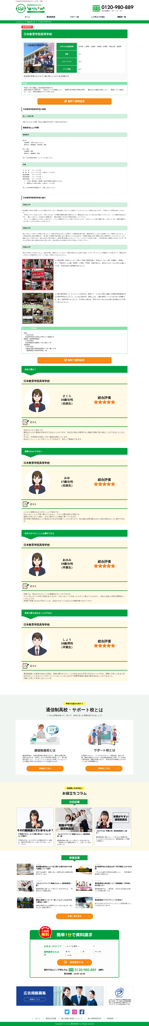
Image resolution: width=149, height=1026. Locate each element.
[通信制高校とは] (45, 721)
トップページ (19, 22)
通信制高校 (51, 17)
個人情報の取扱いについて (71, 1018)
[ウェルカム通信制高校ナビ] (30, 5)
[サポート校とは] (104, 721)
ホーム (27, 17)
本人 (69, 951)
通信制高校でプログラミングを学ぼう (109, 900)
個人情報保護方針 (95, 1018)
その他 (69, 955)
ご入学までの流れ (98, 17)
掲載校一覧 (121, 17)
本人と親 (98, 951)
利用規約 (110, 1018)
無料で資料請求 (76, 101)
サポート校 (74, 17)
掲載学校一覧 (31, 22)
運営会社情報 (51, 1018)
